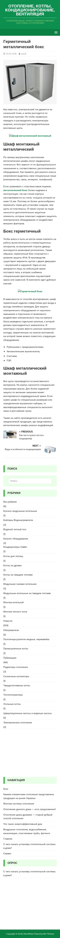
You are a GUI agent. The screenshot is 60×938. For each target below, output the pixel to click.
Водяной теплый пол (14, 529)
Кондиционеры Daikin (15, 547)
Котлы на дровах (12, 565)
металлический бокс (15, 190)
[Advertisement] (30, 753)
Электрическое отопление (17, 722)
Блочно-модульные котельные (20, 511)
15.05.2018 (11, 53)
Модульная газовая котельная (19, 584)
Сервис (7, 853)
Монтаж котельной (13, 602)
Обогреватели (11, 630)
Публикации (9, 658)
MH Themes (48, 934)
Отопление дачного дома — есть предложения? (29, 809)
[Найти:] (30, 481)
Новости (7, 621)
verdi (23, 53)
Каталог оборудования (15, 538)
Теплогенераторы (13, 695)
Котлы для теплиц (13, 556)
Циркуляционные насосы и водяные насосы (27, 713)
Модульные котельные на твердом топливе (27, 593)
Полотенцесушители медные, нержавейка (26, 639)
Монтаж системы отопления (18, 803)
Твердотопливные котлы (16, 685)
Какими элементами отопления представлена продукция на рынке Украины (28, 796)
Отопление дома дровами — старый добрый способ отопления (27, 816)
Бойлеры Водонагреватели (18, 520)
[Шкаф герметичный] (30, 136)
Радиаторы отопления (15, 667)
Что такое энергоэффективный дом (22, 824)
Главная (7, 839)
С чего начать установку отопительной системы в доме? (29, 846)
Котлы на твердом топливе (18, 575)
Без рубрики (10, 502)
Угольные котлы (12, 704)
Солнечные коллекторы (16, 676)
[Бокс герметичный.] (30, 292)
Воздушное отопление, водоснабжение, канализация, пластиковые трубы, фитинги (26, 831)
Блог (5, 789)
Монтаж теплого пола (15, 611)
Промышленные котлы (15, 648)
